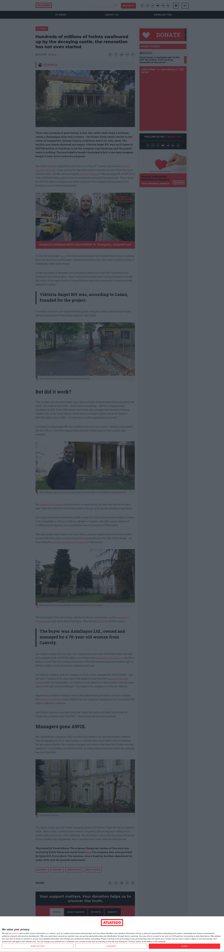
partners (15, 933)
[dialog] (112, 934)
